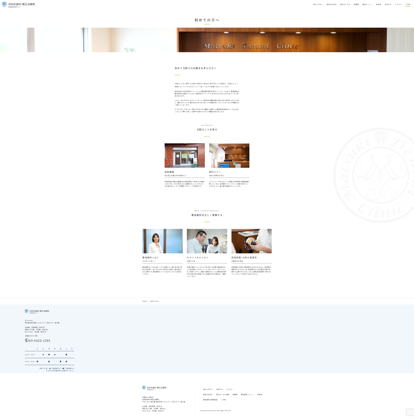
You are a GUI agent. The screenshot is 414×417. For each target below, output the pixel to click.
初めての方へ (318, 4)
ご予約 (407, 4)
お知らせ (388, 4)
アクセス (398, 4)
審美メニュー (367, 4)
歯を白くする (345, 4)
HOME (144, 301)
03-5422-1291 (39, 340)
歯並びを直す (208, 394)
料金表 (378, 4)
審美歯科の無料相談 (210, 400)
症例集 (356, 4)
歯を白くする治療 (222, 394)
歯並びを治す (332, 4)
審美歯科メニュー (247, 394)
